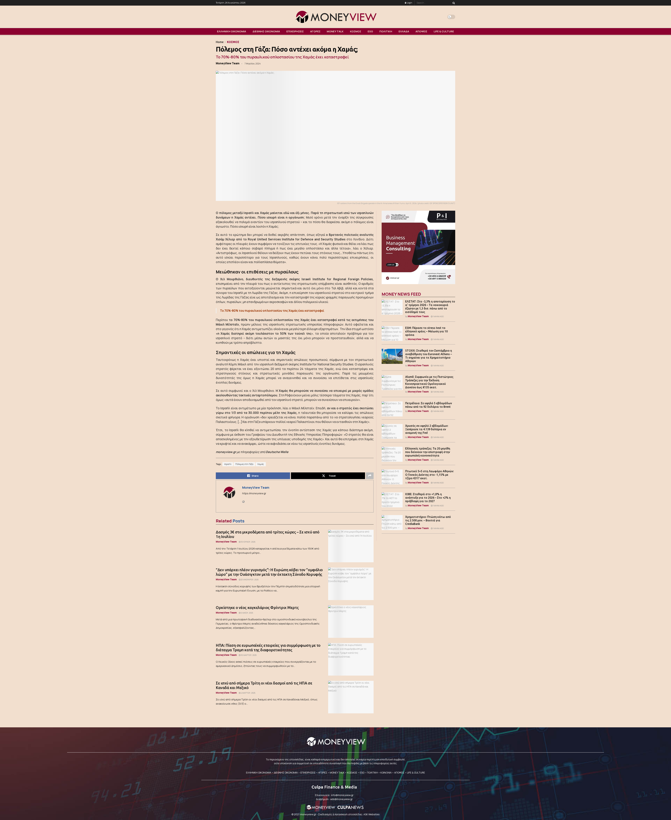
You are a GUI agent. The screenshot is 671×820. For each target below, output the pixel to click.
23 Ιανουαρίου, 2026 (249, 579)
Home (219, 42)
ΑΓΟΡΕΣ (315, 31)
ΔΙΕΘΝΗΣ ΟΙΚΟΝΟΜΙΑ (266, 31)
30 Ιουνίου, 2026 (247, 542)
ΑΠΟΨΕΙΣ (421, 31)
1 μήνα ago (438, 316)
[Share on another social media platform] (370, 475)
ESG (370, 31)
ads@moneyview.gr (341, 799)
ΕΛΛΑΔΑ (404, 31)
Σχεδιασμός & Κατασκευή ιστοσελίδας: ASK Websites (349, 814)
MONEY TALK (335, 31)
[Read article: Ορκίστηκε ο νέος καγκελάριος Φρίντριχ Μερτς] (351, 621)
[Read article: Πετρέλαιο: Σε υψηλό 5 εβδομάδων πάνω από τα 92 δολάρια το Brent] (392, 408)
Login (409, 2)
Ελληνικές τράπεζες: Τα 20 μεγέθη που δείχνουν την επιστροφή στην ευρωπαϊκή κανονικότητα (427, 452)
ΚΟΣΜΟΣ (355, 31)
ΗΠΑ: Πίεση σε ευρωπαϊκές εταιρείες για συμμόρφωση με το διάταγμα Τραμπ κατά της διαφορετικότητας (268, 647)
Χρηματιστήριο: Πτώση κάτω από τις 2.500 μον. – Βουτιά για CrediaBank (428, 520)
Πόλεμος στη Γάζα (244, 464)
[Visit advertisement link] (418, 247)
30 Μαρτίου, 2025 (248, 655)
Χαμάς (260, 464)
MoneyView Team (227, 63)
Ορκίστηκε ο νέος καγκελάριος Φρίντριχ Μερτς (257, 607)
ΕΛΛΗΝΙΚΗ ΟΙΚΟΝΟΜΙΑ (231, 31)
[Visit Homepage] (335, 16)
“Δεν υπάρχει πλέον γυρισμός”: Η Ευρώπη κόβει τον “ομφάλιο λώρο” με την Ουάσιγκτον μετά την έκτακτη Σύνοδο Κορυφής (269, 572)
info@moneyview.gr (342, 795)
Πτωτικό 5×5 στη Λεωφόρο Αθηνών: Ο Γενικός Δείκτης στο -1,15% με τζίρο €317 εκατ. (429, 475)
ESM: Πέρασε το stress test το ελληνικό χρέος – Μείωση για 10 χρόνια (426, 331)
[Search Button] (453, 3)
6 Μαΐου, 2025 (246, 613)
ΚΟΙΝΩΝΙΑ (386, 772)
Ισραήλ (227, 464)
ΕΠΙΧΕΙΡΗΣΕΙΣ (295, 31)
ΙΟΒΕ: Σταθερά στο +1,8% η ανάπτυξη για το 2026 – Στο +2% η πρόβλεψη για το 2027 (428, 498)
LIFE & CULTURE (444, 31)
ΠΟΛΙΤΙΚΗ (385, 31)
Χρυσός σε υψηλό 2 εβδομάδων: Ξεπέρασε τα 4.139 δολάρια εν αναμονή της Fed (426, 429)
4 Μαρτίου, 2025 (247, 693)
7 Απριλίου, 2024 (253, 63)
